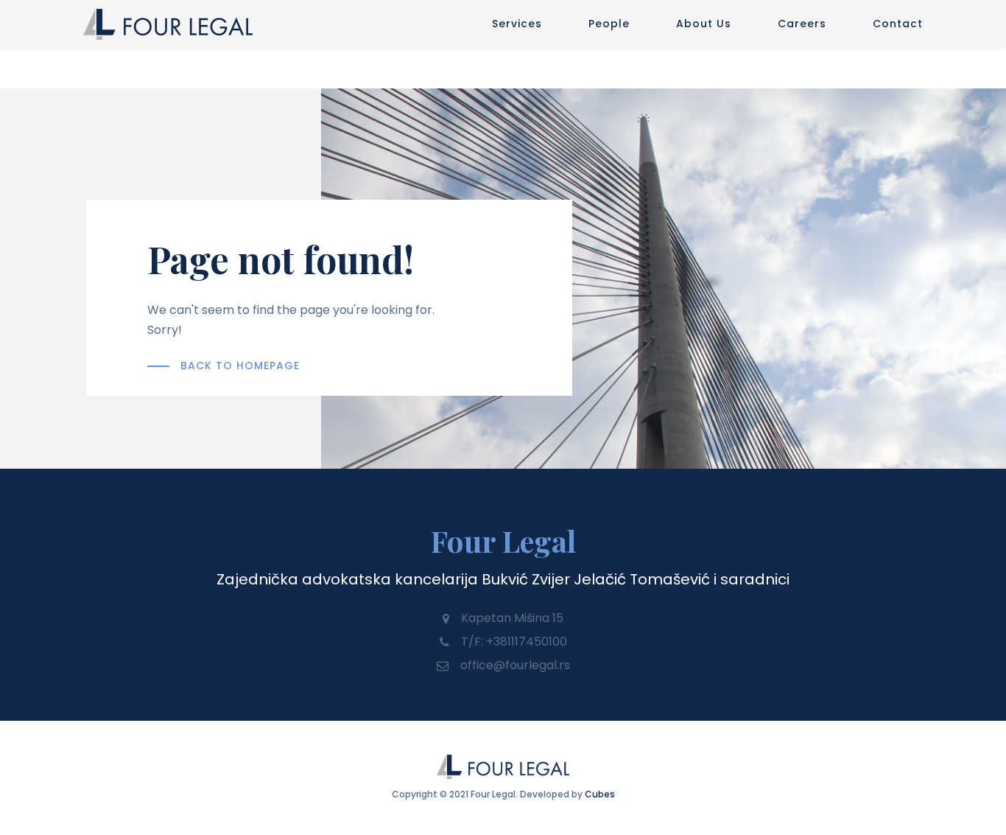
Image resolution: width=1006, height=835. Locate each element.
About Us (703, 23)
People (609, 23)
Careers (802, 23)
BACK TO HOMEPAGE (240, 365)
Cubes (600, 794)
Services (517, 23)
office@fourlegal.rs (515, 665)
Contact (898, 23)
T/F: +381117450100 (514, 641)
